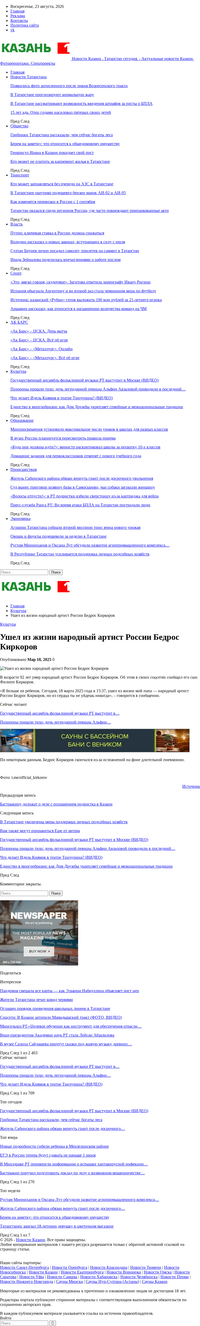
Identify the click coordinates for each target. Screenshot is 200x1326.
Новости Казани (30, 1240)
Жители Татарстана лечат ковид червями (36, 999)
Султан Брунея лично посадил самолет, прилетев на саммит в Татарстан (74, 250)
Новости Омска (158, 1272)
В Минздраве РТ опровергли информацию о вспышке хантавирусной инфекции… (74, 1164)
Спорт (16, 273)
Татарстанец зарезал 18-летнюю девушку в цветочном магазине (57, 1226)
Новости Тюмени (145, 1267)
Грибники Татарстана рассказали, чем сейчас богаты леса (61, 135)
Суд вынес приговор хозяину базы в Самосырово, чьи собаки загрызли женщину (82, 487)
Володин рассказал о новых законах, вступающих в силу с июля (67, 242)
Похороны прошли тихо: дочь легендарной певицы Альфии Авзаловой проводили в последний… (98, 389)
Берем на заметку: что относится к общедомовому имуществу (65, 143)
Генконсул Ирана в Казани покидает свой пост (52, 152)
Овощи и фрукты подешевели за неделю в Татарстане (58, 536)
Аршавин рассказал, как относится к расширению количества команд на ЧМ (78, 308)
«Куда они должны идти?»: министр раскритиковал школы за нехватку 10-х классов (85, 447)
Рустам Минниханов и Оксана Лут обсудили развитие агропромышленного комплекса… (90, 545)
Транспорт (19, 175)
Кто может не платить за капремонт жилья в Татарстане (60, 161)
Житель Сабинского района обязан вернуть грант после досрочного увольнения (81, 478)
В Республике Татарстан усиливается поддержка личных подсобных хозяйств (79, 554)
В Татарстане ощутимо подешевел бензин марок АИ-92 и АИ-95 (68, 193)
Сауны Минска (69, 1281)
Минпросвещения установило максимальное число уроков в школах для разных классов (89, 429)
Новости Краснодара (108, 1267)
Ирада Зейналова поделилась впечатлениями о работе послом (65, 259)
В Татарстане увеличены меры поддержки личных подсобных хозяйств (64, 822)
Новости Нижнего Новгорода (26, 1281)
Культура (18, 371)
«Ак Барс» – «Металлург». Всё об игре (44, 358)
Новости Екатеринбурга (82, 1272)
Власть (16, 224)
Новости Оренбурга (69, 1267)
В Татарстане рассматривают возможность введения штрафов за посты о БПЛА (81, 103)
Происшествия (23, 469)
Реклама (17, 16)
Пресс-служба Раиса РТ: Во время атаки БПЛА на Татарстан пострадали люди (80, 505)
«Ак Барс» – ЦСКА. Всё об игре (39, 340)
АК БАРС (19, 322)
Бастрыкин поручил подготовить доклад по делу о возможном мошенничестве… (72, 1173)
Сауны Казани (154, 1281)
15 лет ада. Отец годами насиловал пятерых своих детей (60, 112)
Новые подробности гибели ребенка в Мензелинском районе (54, 1146)
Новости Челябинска (139, 1277)
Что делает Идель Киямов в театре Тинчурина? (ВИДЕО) (61, 398)
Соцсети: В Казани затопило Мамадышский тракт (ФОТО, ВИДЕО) (61, 1017)
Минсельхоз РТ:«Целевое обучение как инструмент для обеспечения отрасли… (71, 1026)
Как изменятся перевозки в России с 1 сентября (52, 201)
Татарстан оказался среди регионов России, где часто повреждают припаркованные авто (89, 210)
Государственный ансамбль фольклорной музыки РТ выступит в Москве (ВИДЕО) (84, 380)
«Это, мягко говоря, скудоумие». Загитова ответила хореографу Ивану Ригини (80, 282)
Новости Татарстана (28, 77)
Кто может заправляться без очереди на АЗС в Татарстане (61, 184)
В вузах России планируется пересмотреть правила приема (63, 438)
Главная (17, 11)
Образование (22, 420)
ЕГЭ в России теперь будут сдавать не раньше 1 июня (48, 1155)
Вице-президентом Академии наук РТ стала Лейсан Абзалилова (57, 1035)
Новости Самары (62, 1277)
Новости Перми (174, 1277)
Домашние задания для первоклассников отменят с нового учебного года (75, 456)
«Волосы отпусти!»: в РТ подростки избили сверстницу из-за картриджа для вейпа (84, 496)
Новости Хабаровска (98, 1277)
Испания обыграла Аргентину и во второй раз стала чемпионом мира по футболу (83, 291)
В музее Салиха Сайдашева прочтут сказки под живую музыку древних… (66, 1044)
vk (12, 30)
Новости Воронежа (124, 1272)
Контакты (19, 20)
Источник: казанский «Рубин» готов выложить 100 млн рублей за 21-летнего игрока (86, 300)
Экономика (20, 518)
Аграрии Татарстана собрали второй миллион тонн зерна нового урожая (75, 527)
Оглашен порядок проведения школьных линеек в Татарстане (55, 1008)
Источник (191, 786)
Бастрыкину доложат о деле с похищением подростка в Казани (56, 804)
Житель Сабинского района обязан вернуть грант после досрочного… (62, 1128)
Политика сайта (24, 25)
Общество (19, 126)
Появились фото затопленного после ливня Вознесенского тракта (69, 86)
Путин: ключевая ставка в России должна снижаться (57, 233)
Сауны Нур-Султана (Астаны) (112, 1281)
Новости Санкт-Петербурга (24, 1267)
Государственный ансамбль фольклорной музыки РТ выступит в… (60, 713)
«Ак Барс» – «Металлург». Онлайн (41, 349)
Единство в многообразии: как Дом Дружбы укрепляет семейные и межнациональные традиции (96, 407)
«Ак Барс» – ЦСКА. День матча (38, 331)
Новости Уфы (31, 1277)
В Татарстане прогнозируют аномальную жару (52, 94)
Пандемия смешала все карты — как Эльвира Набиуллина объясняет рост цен (69, 990)
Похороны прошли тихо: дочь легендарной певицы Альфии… (55, 722)
